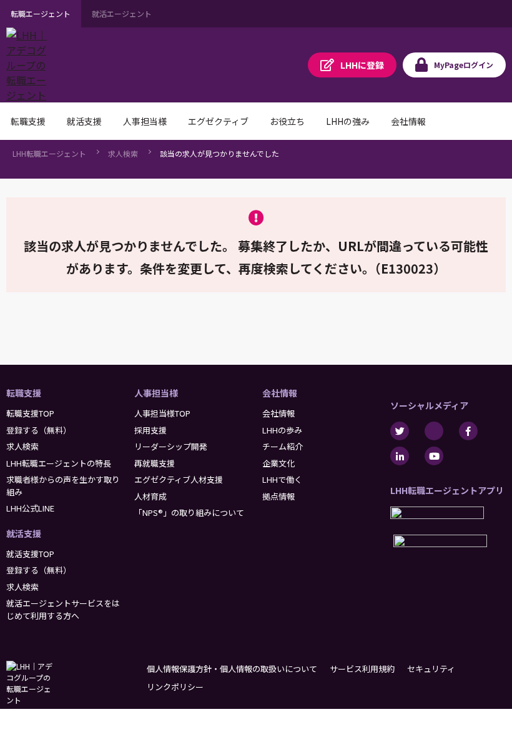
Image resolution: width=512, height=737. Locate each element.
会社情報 (279, 393)
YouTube (434, 456)
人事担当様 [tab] (145, 121)
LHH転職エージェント (49, 153)
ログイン (463, 64)
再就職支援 (154, 463)
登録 (362, 65)
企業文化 (278, 463)
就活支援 (23, 533)
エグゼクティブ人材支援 (178, 479)
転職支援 (23, 393)
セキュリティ (431, 669)
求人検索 (123, 153)
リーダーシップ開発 (170, 446)
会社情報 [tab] (408, 121)
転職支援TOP (30, 413)
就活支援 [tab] (84, 121)
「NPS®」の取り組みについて (189, 512)
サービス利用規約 (362, 669)
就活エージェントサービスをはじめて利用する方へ (63, 609)
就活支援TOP (30, 554)
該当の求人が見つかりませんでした (219, 153)
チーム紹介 (282, 446)
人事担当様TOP (162, 413)
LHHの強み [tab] (348, 121)
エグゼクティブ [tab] (218, 121)
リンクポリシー (175, 687)
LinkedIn (399, 456)
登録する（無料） (38, 430)
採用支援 (150, 430)
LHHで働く (282, 479)
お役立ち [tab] (287, 121)
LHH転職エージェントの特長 (58, 463)
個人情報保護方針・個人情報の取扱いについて (232, 669)
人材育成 (150, 496)
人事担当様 (156, 393)
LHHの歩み (282, 430)
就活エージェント (122, 13)
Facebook (468, 431)
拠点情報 (278, 496)
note (434, 431)
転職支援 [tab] (28, 121)
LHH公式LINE (30, 508)
